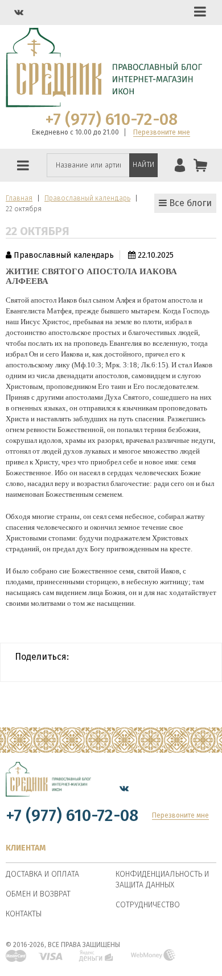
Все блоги (189, 203)
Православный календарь (87, 198)
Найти (144, 165)
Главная (19, 198)
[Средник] (48, 788)
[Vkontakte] (18, 12)
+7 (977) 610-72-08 (111, 120)
